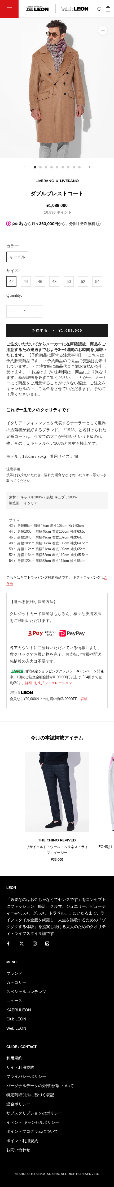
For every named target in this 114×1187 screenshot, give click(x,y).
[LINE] (47, 943)
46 (40, 281)
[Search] (99, 9)
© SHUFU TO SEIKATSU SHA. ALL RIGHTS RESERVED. (57, 1174)
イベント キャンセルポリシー (32, 1122)
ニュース (14, 1000)
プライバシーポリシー (26, 1076)
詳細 (28, 683)
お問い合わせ (18, 1149)
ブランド (14, 973)
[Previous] (25, 167)
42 (11, 281)
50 (69, 281)
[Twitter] (21, 943)
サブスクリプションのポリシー (34, 1113)
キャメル (17, 257)
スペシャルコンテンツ (26, 991)
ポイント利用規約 (22, 1140)
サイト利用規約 (20, 1067)
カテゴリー (16, 982)
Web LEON (16, 1028)
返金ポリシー (18, 1104)
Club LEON (16, 1019)
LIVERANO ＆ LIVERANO (57, 181)
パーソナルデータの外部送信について (40, 1085)
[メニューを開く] (9, 9)
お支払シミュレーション (53, 683)
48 (54, 281)
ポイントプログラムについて (32, 1131)
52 (83, 281)
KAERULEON (18, 1010)
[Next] (89, 167)
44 (26, 281)
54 (97, 281)
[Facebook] (8, 943)
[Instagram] (35, 943)
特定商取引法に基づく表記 (30, 1094)
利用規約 (14, 1058)
